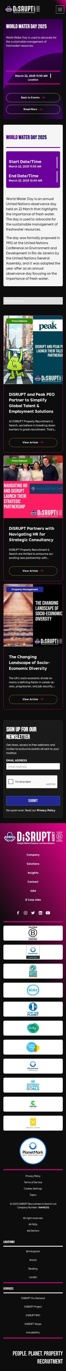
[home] (22, 9)
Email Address (16, 760)
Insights (33, 872)
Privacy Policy (46, 810)
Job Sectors (33, 1230)
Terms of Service (33, 1182)
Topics (33, 1194)
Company (33, 854)
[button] (59, 9)
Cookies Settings (33, 1188)
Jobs (33, 890)
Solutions (33, 863)
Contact (33, 881)
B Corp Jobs (33, 899)
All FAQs (33, 1224)
